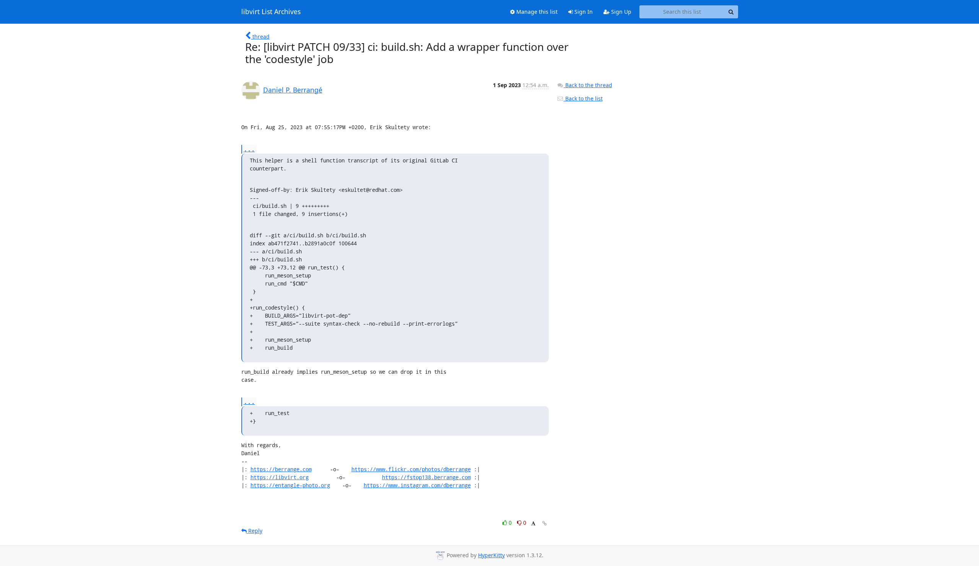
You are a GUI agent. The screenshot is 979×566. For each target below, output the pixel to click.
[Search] (731, 11)
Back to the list (583, 98)
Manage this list (536, 11)
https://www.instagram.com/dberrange (417, 485)
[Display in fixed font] (533, 524)
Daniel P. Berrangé (292, 89)
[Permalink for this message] (544, 523)
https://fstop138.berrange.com (426, 477)
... (249, 149)
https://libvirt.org (279, 477)
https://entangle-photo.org (290, 485)
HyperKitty (491, 555)
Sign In (583, 11)
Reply (254, 530)
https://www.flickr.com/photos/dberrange (411, 469)
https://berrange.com (281, 469)
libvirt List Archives (271, 11)
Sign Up (620, 11)
